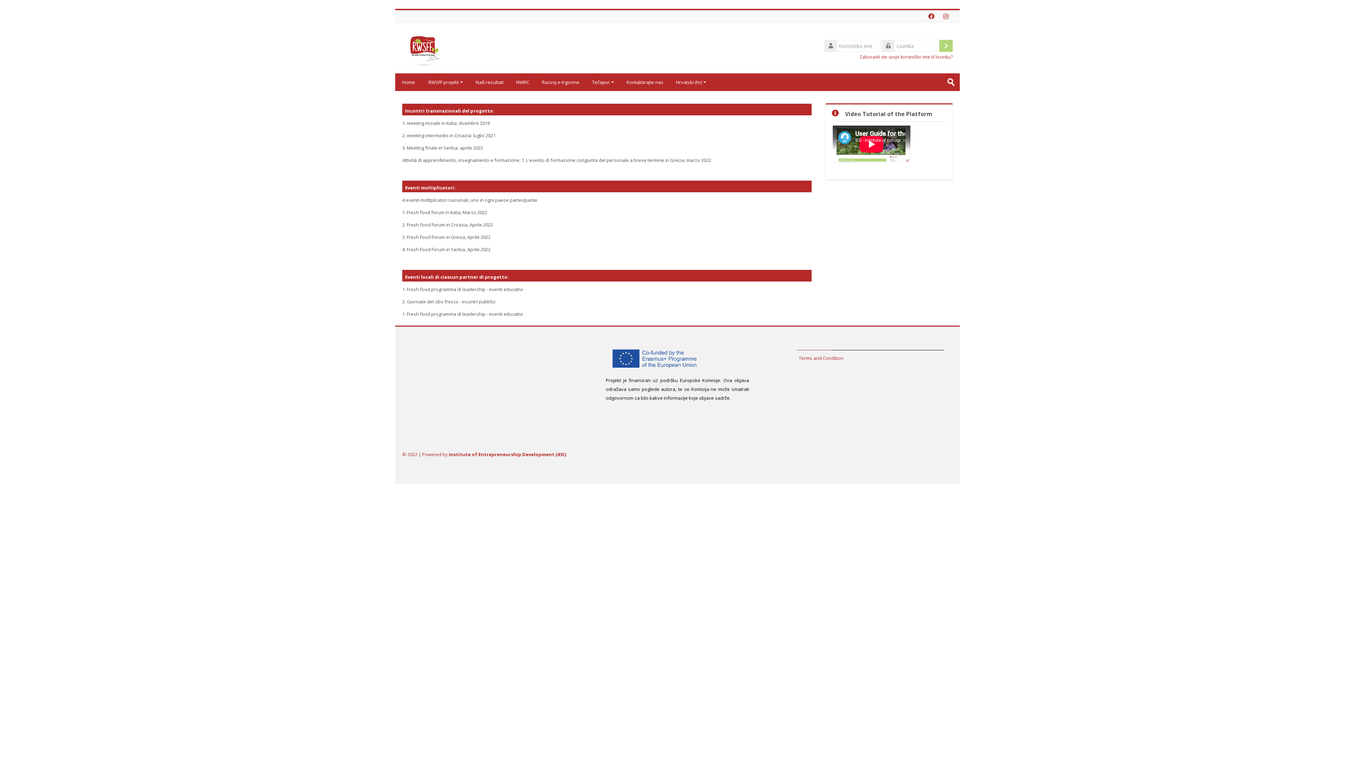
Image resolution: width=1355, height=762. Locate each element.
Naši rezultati (490, 82)
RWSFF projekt (443, 82)
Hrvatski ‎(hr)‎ (689, 82)
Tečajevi (601, 82)
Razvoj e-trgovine (560, 82)
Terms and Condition (821, 358)
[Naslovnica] (423, 47)
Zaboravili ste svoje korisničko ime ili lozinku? (906, 57)
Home (408, 82)
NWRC (522, 82)
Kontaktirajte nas (645, 82)
